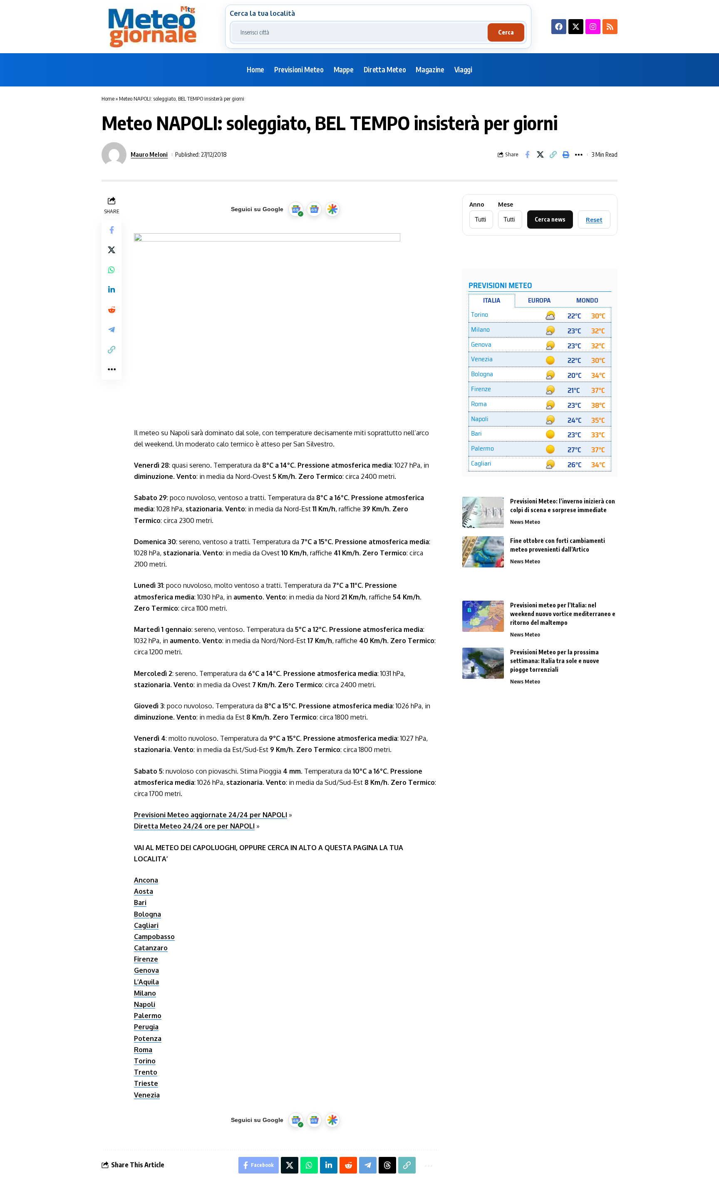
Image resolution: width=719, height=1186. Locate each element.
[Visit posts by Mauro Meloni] (114, 154)
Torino (145, 1061)
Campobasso (154, 936)
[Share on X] (540, 154)
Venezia (147, 1095)
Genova (146, 970)
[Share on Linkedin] (111, 290)
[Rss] (609, 26)
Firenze (146, 959)
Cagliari (146, 925)
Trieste (146, 1083)
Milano (145, 993)
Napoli (144, 1004)
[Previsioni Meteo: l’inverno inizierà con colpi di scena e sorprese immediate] (483, 512)
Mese (505, 204)
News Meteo (525, 521)
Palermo (147, 1015)
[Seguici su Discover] (332, 209)
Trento (145, 1072)
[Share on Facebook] (527, 154)
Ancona (146, 880)
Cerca (506, 32)
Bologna (147, 914)
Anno (476, 204)
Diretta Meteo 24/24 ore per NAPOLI (194, 826)
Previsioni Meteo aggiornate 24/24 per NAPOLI (210, 815)
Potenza (147, 1038)
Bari (140, 902)
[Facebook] (558, 26)
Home (108, 98)
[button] (553, 154)
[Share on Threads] (387, 1165)
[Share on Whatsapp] (111, 270)
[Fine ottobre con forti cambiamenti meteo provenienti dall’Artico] (483, 551)
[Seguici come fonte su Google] (295, 209)
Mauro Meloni (149, 154)
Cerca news (550, 219)
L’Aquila (146, 982)
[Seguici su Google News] (314, 209)
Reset (594, 219)
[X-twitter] (575, 26)
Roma (143, 1049)
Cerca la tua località (262, 13)
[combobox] (360, 32)
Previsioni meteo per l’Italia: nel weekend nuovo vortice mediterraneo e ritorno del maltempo (562, 614)
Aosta (143, 891)
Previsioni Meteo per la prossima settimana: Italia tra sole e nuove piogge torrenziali (554, 660)
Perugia (146, 1027)
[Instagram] (592, 26)
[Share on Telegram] (111, 330)
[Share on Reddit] (111, 310)
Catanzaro (151, 948)
